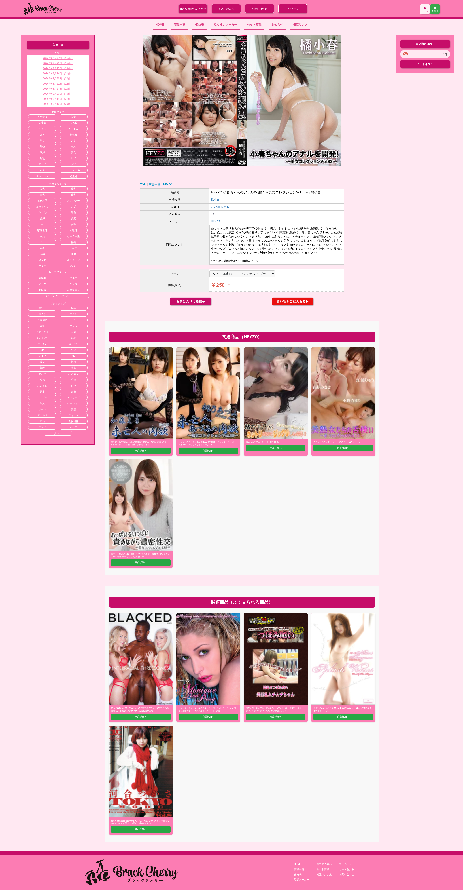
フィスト (73, 415)
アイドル (73, 128)
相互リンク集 (324, 874)
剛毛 (73, 212)
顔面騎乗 (42, 338)
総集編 (73, 176)
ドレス (42, 289)
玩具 (42, 403)
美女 (73, 116)
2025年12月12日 (222, 207)
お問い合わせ (259, 8)
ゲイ (73, 164)
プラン (174, 274)
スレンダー (73, 200)
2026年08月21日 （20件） (58, 88)
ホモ (42, 170)
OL (42, 242)
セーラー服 (73, 236)
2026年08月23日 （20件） (58, 78)
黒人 (73, 146)
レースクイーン (58, 272)
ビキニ (73, 248)
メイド (42, 260)
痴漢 (73, 409)
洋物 (42, 146)
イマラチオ (42, 332)
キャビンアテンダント (58, 295)
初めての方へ (226, 8)
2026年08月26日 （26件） (58, 63)
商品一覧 (179, 24)
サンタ (73, 283)
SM (73, 355)
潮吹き (42, 314)
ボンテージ (73, 260)
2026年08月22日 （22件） (58, 83)
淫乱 (42, 158)
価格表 (199, 24)
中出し (42, 308)
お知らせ (277, 24)
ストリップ (73, 397)
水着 (42, 248)
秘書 (73, 242)
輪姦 (73, 367)
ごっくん (42, 344)
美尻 (73, 218)
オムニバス (42, 176)
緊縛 (42, 367)
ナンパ (42, 373)
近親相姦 (73, 421)
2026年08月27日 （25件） (58, 58)
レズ (73, 158)
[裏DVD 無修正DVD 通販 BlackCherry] (42, 8)
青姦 (73, 391)
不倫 (42, 421)
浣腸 (73, 379)
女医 (73, 224)
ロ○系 (73, 122)
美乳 (42, 188)
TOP (143, 184)
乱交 (73, 349)
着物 (42, 254)
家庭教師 (42, 230)
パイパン (42, 212)
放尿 (42, 379)
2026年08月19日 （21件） (58, 98)
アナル (73, 314)
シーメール (73, 170)
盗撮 (42, 326)
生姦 (73, 308)
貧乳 (73, 194)
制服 (42, 236)
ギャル (42, 128)
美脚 (42, 218)
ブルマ (73, 278)
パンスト (73, 266)
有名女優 (42, 116)
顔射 (73, 332)
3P (42, 349)
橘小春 (215, 199)
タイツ (42, 266)
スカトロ (42, 385)
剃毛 (73, 338)
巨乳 (42, 194)
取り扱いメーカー (225, 24)
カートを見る (425, 64)
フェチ (42, 427)
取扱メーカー (301, 879)
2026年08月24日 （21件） (58, 73)
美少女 (42, 122)
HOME (160, 24)
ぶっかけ (73, 344)
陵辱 (42, 361)
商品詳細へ (141, 450)
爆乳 (73, 188)
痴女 (73, 152)
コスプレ (42, 397)
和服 (73, 254)
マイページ (292, 8)
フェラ (73, 326)
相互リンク (300, 24)
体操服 (42, 278)
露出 (42, 391)
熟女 (42, 140)
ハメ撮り (73, 373)
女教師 (73, 230)
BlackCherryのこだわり (193, 8)
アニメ (42, 164)
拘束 (73, 361)
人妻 (73, 140)
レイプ (42, 355)
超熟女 (73, 134)
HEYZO (167, 184)
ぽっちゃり (42, 206)
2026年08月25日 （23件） (58, 68)
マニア (73, 427)
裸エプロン (73, 289)
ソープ (42, 409)
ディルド (42, 415)
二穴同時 (42, 320)
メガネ (42, 283)
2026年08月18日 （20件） (58, 103)
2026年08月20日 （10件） (58, 93)
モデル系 (42, 200)
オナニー (73, 320)
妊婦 (42, 152)
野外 (73, 385)
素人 (42, 134)
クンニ (58, 433)
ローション (73, 403)
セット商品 (254, 24)
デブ (73, 206)
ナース (42, 224)
